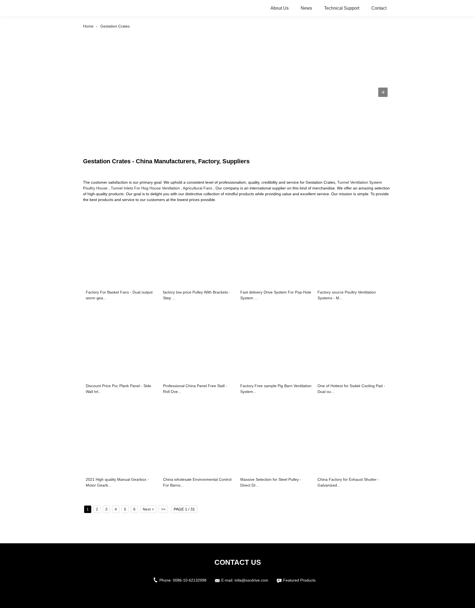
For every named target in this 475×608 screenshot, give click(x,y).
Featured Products (299, 580)
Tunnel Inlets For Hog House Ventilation (145, 188)
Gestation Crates (115, 26)
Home (88, 26)
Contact (378, 8)
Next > (148, 509)
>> (163, 509)
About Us (279, 8)
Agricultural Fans (197, 188)
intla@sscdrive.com (251, 580)
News (306, 8)
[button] (383, 92)
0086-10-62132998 (189, 580)
